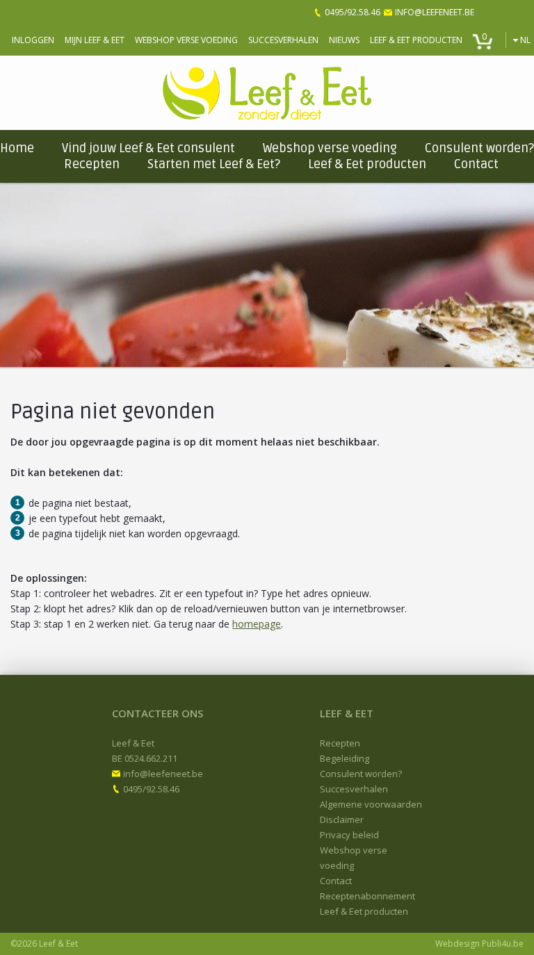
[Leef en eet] (267, 93)
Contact (476, 164)
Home (17, 148)
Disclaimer (342, 819)
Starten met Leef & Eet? (213, 164)
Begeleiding (344, 758)
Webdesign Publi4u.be (479, 943)
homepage (256, 623)
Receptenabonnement (367, 896)
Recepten (92, 164)
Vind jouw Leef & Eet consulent (148, 148)
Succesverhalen (283, 40)
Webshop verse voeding (186, 40)
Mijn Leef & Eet (94, 40)
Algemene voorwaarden (371, 804)
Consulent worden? (479, 148)
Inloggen (33, 40)
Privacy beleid (349, 835)
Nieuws (344, 40)
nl (525, 40)
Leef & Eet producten (416, 40)
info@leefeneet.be (434, 12)
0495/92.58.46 (352, 12)
